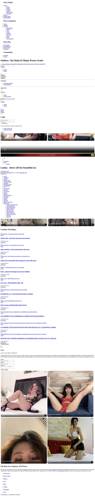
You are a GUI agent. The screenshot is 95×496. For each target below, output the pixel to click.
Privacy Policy (7, 476)
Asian (8, 37)
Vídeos (5, 69)
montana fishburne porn (12, 204)
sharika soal (6, 203)
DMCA (5, 478)
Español (11, 83)
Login (5, 95)
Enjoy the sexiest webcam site (55, 138)
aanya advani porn (11, 207)
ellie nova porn (10, 210)
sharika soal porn (8, 195)
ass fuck (5, 190)
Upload (5, 56)
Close (2, 369)
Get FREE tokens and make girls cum (9, 138)
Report (8, 164)
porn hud (6, 198)
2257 (5, 481)
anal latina (6, 183)
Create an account (8, 129)
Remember (4, 123)
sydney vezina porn (11, 214)
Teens (8, 32)
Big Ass (8, 29)
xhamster (6, 200)
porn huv (9, 216)
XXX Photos (61, 470)
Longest (8, 11)
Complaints (6, 489)
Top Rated (9, 13)
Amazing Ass (7, 186)
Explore (2, 112)
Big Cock (9, 34)
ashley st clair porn (8, 202)
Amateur (9, 33)
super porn (6, 196)
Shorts (8, 7)
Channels (6, 55)
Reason (3, 365)
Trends (8, 8)
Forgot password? (8, 128)
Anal (8, 30)
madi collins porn (11, 212)
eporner (5, 199)
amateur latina (7, 180)
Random (9, 9)
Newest (5, 15)
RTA (5, 492)
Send (6, 369)
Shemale (6, 25)
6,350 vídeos (9, 172)
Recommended (7, 17)
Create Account (7, 96)
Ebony (8, 36)
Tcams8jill (3, 309)
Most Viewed (10, 12)
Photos (5, 71)
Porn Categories (53, 469)
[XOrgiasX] (5, 171)
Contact (5, 486)
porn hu (5, 192)
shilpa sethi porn (10, 208)
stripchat (5, 194)
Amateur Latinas (7, 182)
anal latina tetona (7, 184)
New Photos (6, 45)
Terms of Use (7, 473)
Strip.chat (3, 139)
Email (2, 362)
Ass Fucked (6, 191)
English (9, 84)
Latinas (5, 24)
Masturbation (10, 28)
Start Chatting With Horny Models (47, 155)
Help (5, 484)
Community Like (23, 172)
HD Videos (67, 469)
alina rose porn (10, 211)
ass (4, 187)
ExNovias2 (3, 320)
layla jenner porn (10, 206)
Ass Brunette (7, 188)
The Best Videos (4, 344)
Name (2, 359)
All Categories (10, 38)
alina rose (9, 215)
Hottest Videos (7, 16)
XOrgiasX (3, 172)
